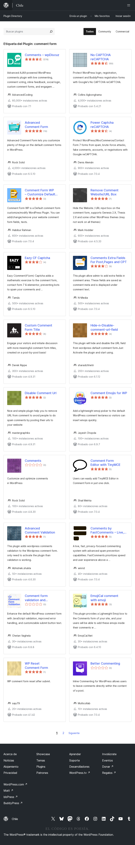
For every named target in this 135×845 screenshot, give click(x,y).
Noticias (9, 760)
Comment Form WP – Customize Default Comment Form (40, 192)
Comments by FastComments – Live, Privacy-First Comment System (108, 530)
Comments (33, 460)
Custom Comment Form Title (38, 327)
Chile (15, 819)
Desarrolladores (79, 766)
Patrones (42, 773)
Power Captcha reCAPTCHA (102, 124)
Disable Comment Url (40, 393)
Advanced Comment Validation (40, 530)
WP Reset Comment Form (36, 665)
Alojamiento (11, 766)
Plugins (40, 766)
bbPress (11, 797)
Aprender (75, 754)
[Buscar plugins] (51, 31)
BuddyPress (13, 803)
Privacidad (10, 773)
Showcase (43, 754)
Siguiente (74, 733)
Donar (108, 766)
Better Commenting (105, 663)
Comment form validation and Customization (36, 598)
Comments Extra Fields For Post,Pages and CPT (109, 260)
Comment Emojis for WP (109, 393)
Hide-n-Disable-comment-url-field (104, 327)
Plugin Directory (13, 15)
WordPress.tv (79, 773)
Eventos (107, 760)
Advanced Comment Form (36, 124)
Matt (8, 790)
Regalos (109, 773)
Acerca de (10, 754)
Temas (40, 760)
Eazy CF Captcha (37, 258)
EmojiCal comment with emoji (104, 598)
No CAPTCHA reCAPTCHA (101, 57)
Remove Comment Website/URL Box (104, 192)
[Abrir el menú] (129, 5)
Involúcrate (109, 754)
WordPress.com (15, 784)
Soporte (74, 760)
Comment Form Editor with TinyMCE (105, 463)
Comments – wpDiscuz (42, 55)
